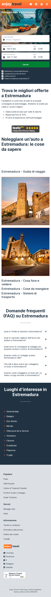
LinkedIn (9, 567)
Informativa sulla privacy (13, 530)
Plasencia (10, 450)
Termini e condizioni (11, 525)
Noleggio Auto (9, 509)
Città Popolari (8, 484)
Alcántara (11, 435)
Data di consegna (9, 54)
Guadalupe (11, 445)
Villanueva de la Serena (17, 431)
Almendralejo (12, 411)
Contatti (6, 539)
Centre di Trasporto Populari (15, 488)
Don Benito (11, 421)
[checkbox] (2, 71)
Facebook (9, 556)
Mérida (9, 426)
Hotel (5, 514)
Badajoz (10, 416)
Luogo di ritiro (8, 37)
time (34, 46)
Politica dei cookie (11, 534)
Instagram (9, 564)
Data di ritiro (7, 46)
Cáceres (10, 440)
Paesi (5, 479)
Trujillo (9, 455)
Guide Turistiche (10, 497)
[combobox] (26, 39)
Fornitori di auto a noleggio (14, 493)
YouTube (10, 553)
